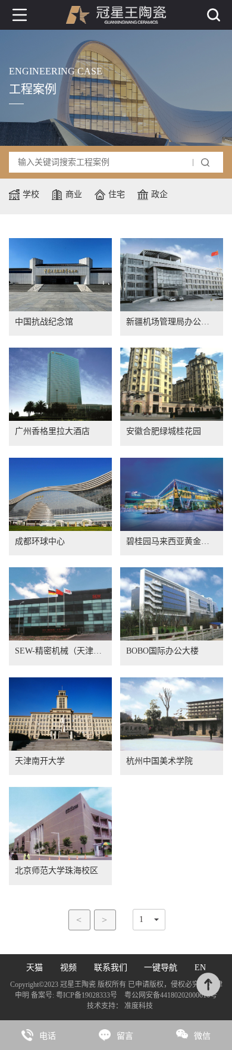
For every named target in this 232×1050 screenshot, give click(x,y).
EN (200, 967)
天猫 (34, 967)
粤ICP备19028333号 (86, 995)
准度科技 (138, 1006)
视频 (68, 967)
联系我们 (110, 967)
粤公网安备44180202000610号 (170, 995)
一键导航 (160, 967)
